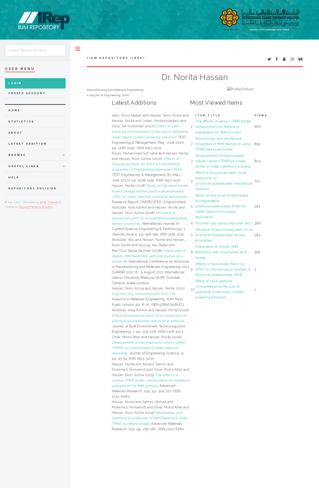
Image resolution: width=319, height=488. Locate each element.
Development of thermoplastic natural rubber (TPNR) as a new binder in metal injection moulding (223, 161)
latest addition (27, 143)
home (14, 110)
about (15, 132)
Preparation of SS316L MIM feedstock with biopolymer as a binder (220, 252)
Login (15, 83)
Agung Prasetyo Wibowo (36, 207)
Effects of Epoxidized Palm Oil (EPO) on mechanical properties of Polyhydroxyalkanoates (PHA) (223, 269)
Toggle (78, 49)
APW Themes (49, 202)
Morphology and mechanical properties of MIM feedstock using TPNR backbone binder (223, 144)
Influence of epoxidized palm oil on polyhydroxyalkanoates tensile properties (224, 235)
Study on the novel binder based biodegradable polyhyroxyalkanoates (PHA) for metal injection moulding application (221, 206)
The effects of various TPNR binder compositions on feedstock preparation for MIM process (223, 126)
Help (13, 177)
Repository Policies (32, 188)
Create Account (27, 93)
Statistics (21, 121)
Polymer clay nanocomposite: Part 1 (224, 223)
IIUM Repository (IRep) (116, 58)
